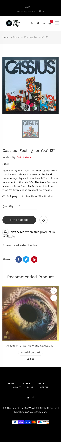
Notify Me (17, 232)
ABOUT (17, 387)
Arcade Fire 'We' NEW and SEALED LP (30, 345)
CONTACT (41, 383)
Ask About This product (39, 196)
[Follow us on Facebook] (18, 259)
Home (5, 37)
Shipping (11, 196)
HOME (11, 383)
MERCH (44, 387)
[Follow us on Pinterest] (34, 259)
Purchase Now (25, 11)
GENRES (25, 383)
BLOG (30, 387)
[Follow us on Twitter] (26, 259)
